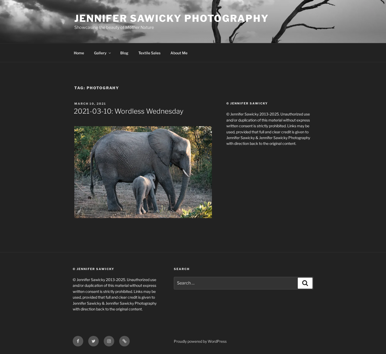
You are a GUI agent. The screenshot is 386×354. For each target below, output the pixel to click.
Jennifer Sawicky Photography (171, 18)
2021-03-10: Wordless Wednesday (129, 111)
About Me (178, 53)
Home (79, 53)
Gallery (100, 53)
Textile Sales (149, 53)
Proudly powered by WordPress (200, 341)
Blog (124, 53)
